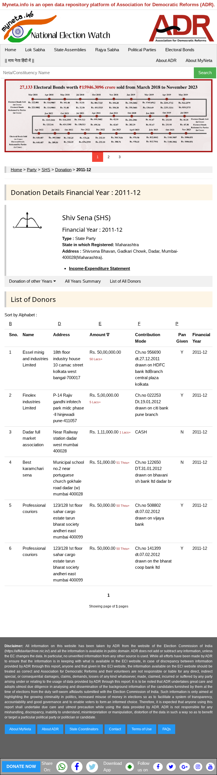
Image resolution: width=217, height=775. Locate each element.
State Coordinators (84, 729)
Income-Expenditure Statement (99, 268)
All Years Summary (83, 281)
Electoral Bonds (179, 49)
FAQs (166, 729)
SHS (46, 169)
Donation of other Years (31, 281)
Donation (63, 169)
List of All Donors (125, 281)
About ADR (166, 60)
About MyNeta (199, 60)
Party (32, 169)
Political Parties (142, 49)
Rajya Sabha (107, 49)
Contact (115, 729)
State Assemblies (70, 49)
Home (10, 49)
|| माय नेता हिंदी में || (19, 60)
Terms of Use (142, 729)
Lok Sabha (35, 49)
